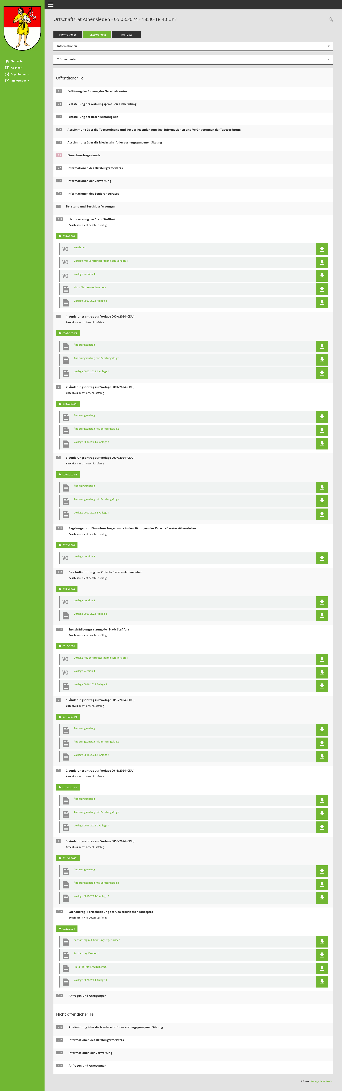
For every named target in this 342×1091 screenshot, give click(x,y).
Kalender (16, 67)
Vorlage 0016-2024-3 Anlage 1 (91, 896)
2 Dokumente (66, 59)
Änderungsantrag (84, 344)
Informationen (68, 34)
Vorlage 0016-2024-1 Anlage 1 (91, 755)
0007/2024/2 (70, 404)
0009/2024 (69, 589)
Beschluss (80, 247)
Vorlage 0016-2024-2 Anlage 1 (91, 825)
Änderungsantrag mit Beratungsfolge (96, 358)
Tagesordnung (97, 34)
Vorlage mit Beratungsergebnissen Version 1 (101, 260)
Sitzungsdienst (321, 1081)
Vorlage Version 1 (84, 274)
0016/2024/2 (70, 787)
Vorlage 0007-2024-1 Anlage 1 (91, 371)
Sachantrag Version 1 (87, 953)
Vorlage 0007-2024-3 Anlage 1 (91, 512)
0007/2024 (69, 236)
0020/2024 (69, 928)
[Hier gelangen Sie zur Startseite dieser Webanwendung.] (22, 28)
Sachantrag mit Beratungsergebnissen (97, 940)
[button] (22, 74)
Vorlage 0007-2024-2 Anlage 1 (91, 442)
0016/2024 (69, 646)
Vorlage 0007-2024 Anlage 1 (90, 300)
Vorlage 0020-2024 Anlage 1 (90, 980)
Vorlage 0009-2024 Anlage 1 (90, 613)
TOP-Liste (126, 34)
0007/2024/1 (70, 333)
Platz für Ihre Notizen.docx (90, 287)
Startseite (17, 61)
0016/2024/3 (70, 858)
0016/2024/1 (70, 717)
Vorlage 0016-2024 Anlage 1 (90, 684)
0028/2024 (69, 545)
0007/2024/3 (70, 474)
